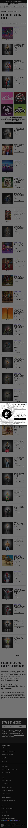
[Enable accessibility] (2, 825)
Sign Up (20, 418)
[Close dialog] (26, 404)
